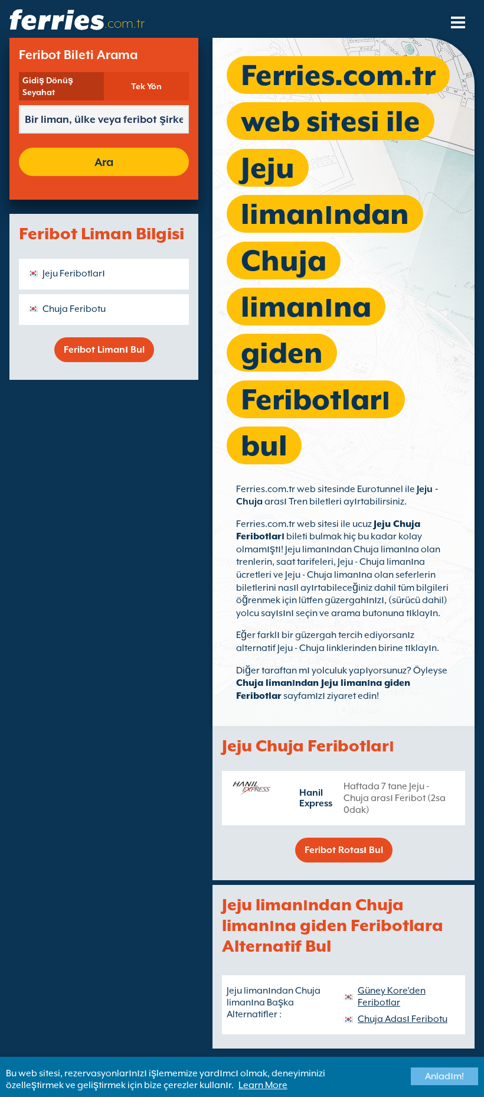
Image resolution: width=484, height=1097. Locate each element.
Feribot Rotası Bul (344, 850)
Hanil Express (315, 798)
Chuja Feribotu (74, 309)
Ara (103, 161)
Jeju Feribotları (73, 273)
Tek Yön (146, 86)
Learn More (262, 1085)
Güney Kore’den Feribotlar (392, 996)
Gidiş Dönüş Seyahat (47, 86)
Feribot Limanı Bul (104, 349)
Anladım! (444, 1076)
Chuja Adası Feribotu (402, 1019)
